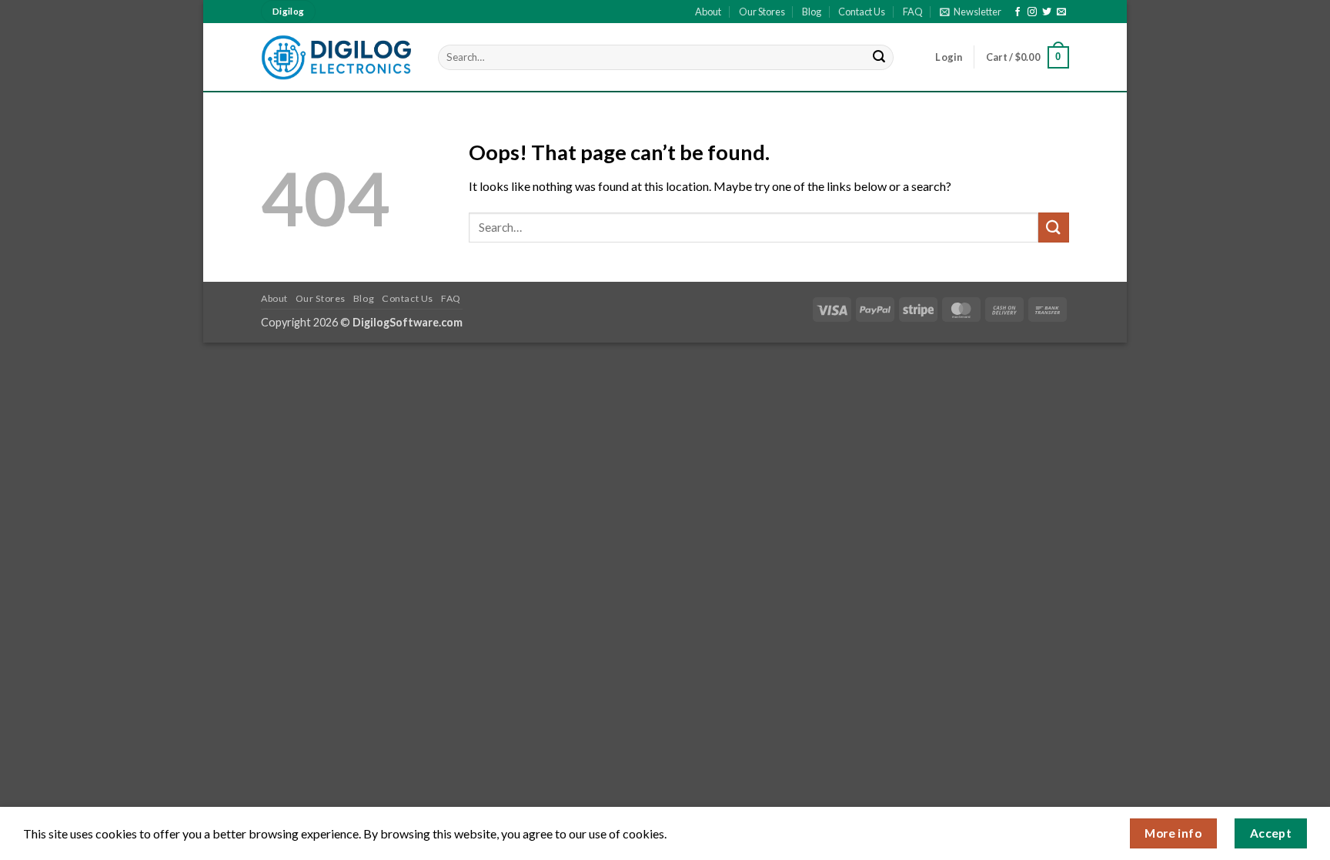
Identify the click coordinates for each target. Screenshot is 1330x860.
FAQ (913, 11)
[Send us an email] (1061, 12)
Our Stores (762, 11)
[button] (970, 11)
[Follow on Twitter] (1046, 12)
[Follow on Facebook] (1017, 12)
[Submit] (880, 58)
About (708, 11)
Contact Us (861, 11)
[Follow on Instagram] (1032, 12)
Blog (811, 11)
